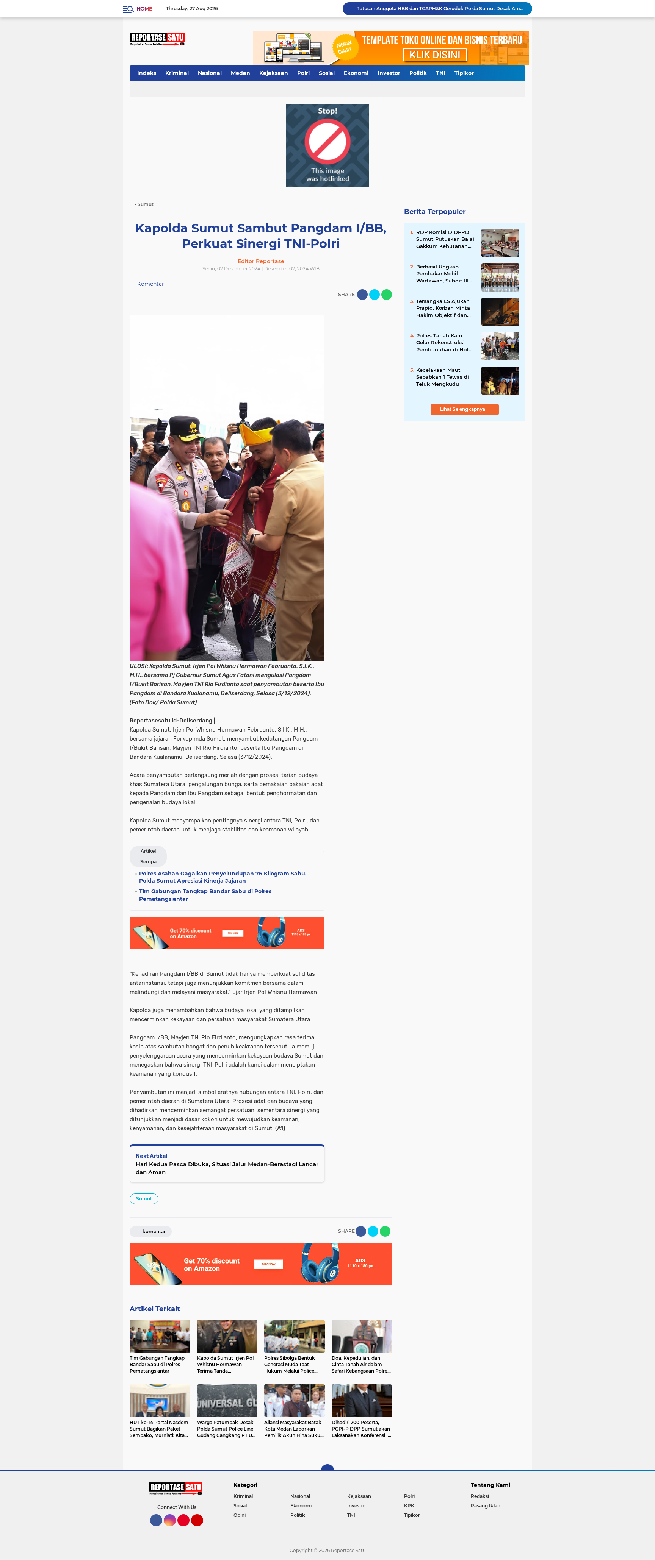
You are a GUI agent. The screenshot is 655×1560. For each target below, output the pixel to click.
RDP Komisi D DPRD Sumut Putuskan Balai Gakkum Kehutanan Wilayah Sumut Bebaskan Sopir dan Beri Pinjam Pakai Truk (445, 239)
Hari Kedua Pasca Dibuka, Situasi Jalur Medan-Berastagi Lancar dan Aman (227, 1168)
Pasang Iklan (485, 1506)
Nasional (210, 73)
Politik (418, 73)
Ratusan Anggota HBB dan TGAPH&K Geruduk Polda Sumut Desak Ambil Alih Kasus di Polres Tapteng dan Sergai (440, 8)
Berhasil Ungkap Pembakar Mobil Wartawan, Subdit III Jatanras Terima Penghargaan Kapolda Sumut (444, 274)
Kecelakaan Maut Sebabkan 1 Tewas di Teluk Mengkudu (442, 377)
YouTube (202, 1529)
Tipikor (464, 73)
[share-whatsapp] (386, 294)
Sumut (144, 1198)
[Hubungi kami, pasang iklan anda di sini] (327, 145)
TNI (440, 73)
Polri (303, 73)
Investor (389, 73)
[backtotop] (327, 1471)
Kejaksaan (273, 73)
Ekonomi (356, 73)
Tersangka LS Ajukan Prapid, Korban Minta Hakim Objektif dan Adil (443, 308)
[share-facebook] (362, 294)
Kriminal (177, 73)
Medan (240, 73)
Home (144, 8)
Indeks (146, 73)
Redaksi (480, 1496)
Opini (239, 1515)
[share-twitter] (374, 294)
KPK (409, 1506)
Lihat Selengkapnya (463, 409)
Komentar (150, 284)
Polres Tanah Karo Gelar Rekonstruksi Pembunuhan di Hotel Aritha (444, 342)
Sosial (327, 73)
